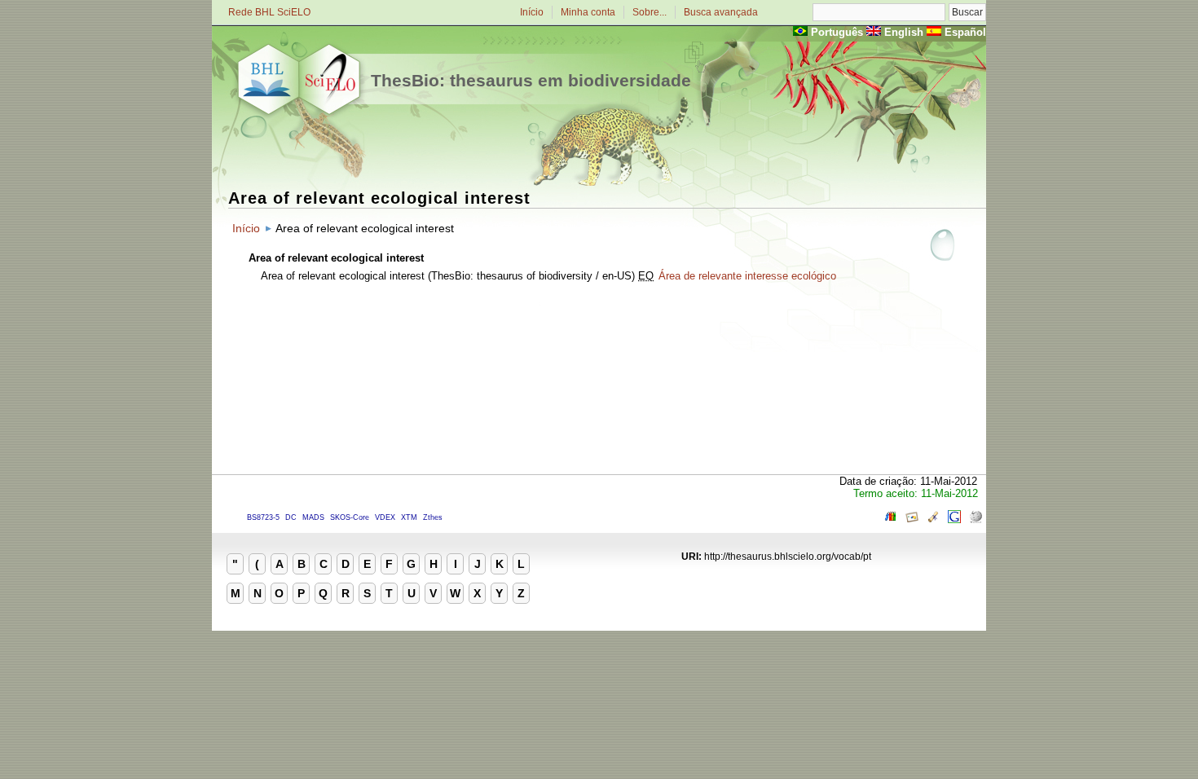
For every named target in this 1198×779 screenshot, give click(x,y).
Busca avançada (721, 12)
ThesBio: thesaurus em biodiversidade (531, 80)
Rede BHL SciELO (269, 12)
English (903, 32)
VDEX (385, 517)
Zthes (433, 517)
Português (837, 32)
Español (965, 32)
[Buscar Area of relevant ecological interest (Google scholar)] (933, 519)
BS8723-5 (263, 517)
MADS (313, 517)
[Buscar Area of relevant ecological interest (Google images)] (911, 519)
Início (532, 12)
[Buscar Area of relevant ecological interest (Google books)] (890, 519)
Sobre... (649, 12)
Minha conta (588, 12)
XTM (409, 517)
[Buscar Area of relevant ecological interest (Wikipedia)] (975, 519)
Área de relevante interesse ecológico (747, 276)
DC (291, 517)
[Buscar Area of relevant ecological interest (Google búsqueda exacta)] (954, 519)
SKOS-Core (349, 517)
